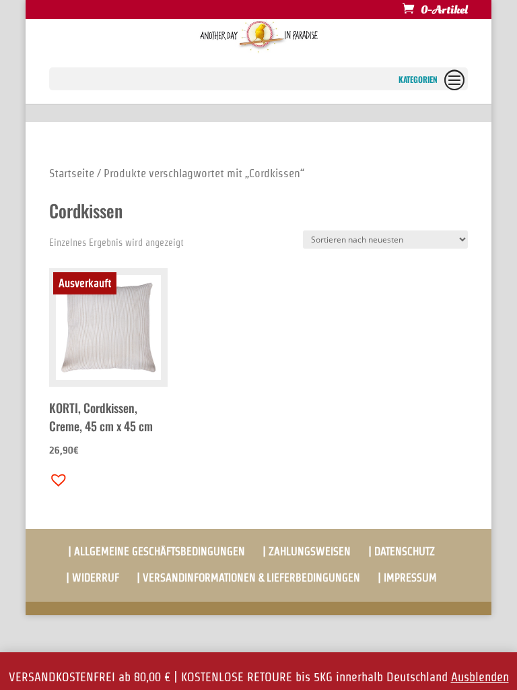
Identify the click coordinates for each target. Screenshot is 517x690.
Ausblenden (480, 676)
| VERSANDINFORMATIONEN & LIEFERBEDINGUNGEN (248, 578)
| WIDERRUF (92, 578)
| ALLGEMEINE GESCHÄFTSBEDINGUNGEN (156, 551)
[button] (55, 476)
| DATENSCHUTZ (401, 551)
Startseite (71, 173)
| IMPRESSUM (407, 578)
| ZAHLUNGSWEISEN (307, 551)
